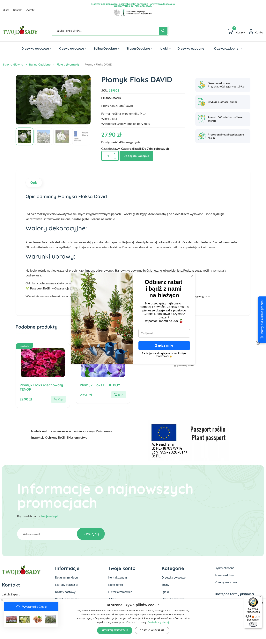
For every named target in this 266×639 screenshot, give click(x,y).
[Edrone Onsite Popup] (133, 319)
